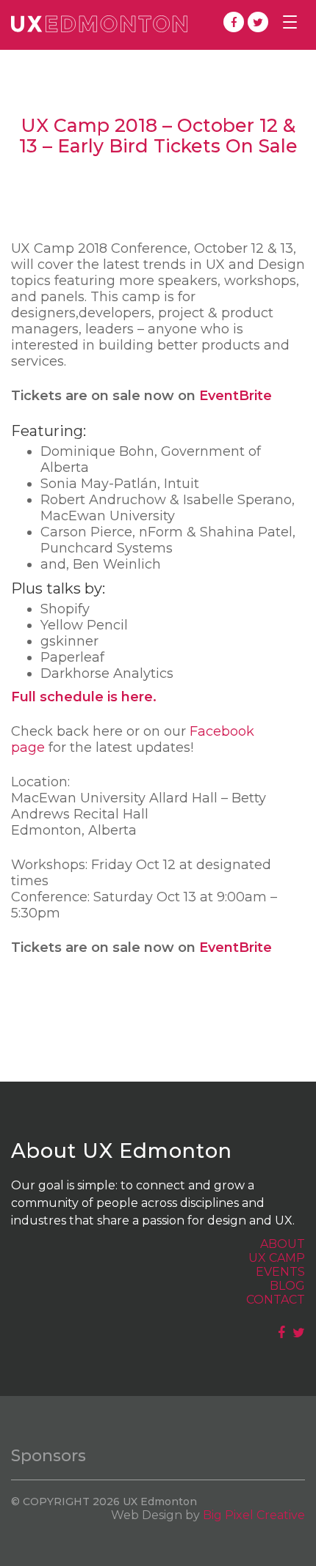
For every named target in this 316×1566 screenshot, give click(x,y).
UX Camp (276, 1258)
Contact (275, 1300)
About (282, 1244)
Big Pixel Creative (254, 1515)
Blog (287, 1286)
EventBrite (235, 396)
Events (280, 1272)
